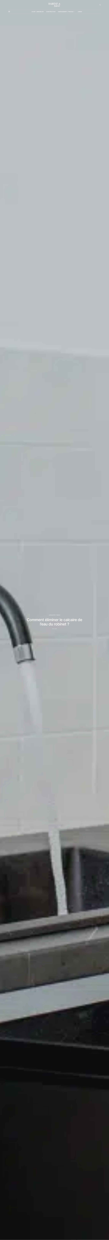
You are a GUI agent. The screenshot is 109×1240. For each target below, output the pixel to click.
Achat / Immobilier (38, 11)
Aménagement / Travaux (65, 11)
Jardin (80, 11)
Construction (50, 11)
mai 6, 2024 (54, 628)
